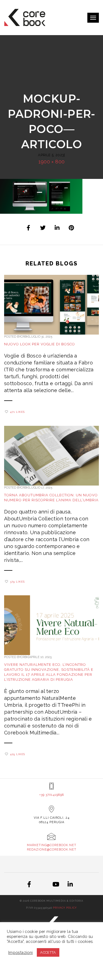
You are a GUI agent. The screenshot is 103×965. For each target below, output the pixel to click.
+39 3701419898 (51, 795)
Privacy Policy (65, 907)
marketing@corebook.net (51, 845)
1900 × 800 (51, 162)
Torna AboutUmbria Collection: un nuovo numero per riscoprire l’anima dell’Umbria (51, 497)
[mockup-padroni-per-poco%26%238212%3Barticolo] (29, 228)
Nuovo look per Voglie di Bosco (39, 344)
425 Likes (17, 754)
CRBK (24, 336)
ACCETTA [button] (48, 952)
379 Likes (17, 581)
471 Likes (17, 411)
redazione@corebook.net (51, 849)
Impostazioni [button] (20, 952)
